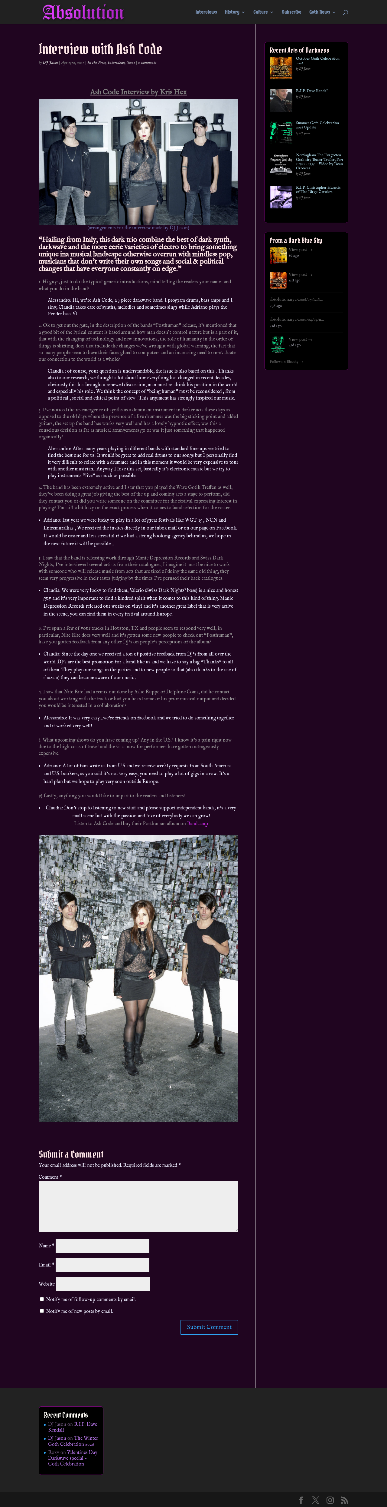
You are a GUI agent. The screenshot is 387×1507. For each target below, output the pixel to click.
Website (47, 1284)
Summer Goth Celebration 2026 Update (317, 125)
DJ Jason (50, 62)
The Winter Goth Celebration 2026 (73, 1441)
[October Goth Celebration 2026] (281, 69)
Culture (260, 12)
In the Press (96, 62)
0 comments (147, 62)
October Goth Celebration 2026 (318, 61)
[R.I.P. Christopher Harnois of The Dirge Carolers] (281, 198)
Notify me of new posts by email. (79, 1312)
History (232, 12)
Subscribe (291, 12)
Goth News (319, 12)
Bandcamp (197, 824)
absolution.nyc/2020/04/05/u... (297, 319)
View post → (301, 250)
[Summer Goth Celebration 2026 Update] (281, 133)
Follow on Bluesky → (286, 362)
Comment (50, 1177)
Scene (131, 62)
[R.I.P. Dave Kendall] (281, 101)
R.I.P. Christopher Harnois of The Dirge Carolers (318, 190)
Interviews (206, 12)
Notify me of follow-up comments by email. (91, 1300)
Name (46, 1246)
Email (46, 1265)
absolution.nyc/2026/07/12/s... (296, 299)
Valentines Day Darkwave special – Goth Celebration (72, 1458)
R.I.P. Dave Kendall (312, 91)
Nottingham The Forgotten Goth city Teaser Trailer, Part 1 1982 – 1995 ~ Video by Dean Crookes (319, 162)
